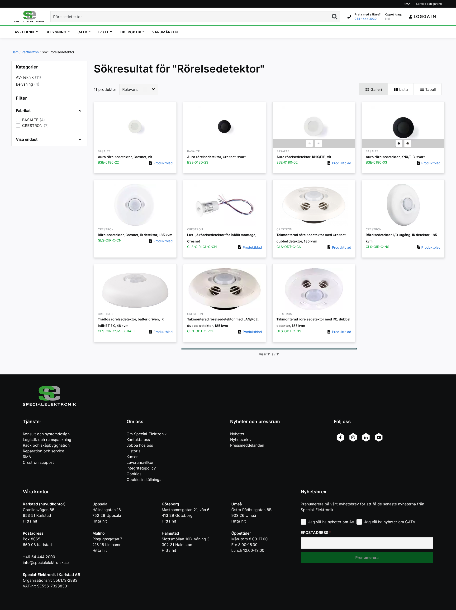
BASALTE (30, 120)
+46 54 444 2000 (39, 556)
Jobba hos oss (140, 445)
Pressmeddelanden (247, 445)
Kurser (132, 456)
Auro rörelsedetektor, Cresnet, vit (125, 157)
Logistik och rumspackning (47, 439)
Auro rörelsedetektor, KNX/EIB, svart (395, 157)
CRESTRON (32, 125)
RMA (27, 456)
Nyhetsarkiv (241, 439)
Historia (134, 451)
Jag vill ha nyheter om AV (331, 521)
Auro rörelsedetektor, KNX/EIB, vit (303, 157)
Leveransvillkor (140, 462)
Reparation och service (43, 451)
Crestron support (38, 462)
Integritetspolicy (141, 468)
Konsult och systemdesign (46, 433)
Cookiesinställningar (145, 479)
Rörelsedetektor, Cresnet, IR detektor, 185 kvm (135, 235)
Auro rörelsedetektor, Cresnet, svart (216, 157)
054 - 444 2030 (366, 18)
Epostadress (316, 532)
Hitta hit (30, 521)
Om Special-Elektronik (147, 433)
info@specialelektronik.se (46, 562)
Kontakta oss (138, 439)
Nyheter (237, 433)
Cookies (134, 473)
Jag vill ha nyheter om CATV (389, 521)
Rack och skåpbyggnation (46, 445)
